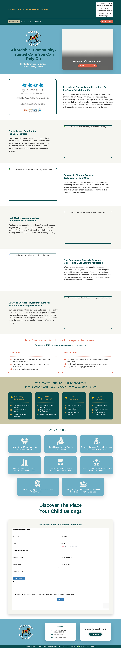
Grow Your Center (91, 646)
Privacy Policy (65, 646)
